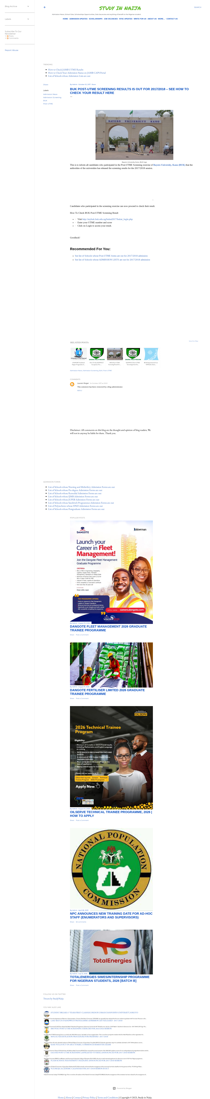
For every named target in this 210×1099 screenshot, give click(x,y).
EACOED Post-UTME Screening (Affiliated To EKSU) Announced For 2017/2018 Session (93, 1052)
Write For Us (140, 19)
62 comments (81, 922)
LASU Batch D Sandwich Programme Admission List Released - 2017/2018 (86, 1020)
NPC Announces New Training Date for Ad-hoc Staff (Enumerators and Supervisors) (111, 915)
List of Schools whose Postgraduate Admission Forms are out (76, 509)
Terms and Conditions (107, 1097)
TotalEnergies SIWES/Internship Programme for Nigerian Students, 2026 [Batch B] (109, 979)
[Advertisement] (120, 37)
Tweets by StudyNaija (53, 998)
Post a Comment (82, 635)
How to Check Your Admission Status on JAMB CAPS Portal (77, 72)
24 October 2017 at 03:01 (98, 383)
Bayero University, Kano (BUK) (169, 165)
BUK (45, 101)
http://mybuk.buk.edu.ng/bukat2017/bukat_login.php (107, 219)
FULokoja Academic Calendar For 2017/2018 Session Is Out (80, 1068)
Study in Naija (120, 8)
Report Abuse (11, 50)
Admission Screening (52, 97)
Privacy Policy (89, 1097)
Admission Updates (78, 19)
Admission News (50, 94)
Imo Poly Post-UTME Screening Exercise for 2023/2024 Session (81, 1028)
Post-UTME (48, 104)
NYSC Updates (125, 19)
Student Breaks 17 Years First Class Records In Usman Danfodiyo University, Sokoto (94, 1012)
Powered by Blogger (124, 1088)
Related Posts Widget (193, 341)
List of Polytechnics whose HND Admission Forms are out (75, 505)
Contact (77, 1097)
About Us (152, 19)
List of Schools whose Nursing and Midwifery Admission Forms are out (81, 487)
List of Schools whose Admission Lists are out (69, 75)
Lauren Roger (83, 383)
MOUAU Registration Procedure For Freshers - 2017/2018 (79, 1036)
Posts (11, 36)
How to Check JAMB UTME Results (65, 69)
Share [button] (45, 85)
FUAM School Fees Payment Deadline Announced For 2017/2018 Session (86, 1060)
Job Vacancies (111, 19)
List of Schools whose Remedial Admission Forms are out (74, 493)
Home (65, 19)
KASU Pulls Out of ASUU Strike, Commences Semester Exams (81, 1044)
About (69, 1097)
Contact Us (172, 19)
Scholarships (95, 19)
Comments (13, 38)
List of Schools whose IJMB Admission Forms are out (73, 496)
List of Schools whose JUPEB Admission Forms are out (73, 499)
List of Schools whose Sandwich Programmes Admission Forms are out (81, 502)
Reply (79, 390)
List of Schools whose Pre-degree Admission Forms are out (75, 490)
